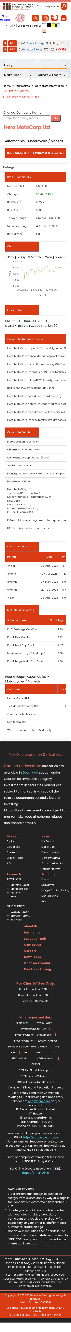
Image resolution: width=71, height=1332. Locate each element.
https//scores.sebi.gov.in (40, 1137)
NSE (12, 43)
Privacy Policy (44, 1023)
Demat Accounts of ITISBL (33, 995)
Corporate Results (52, 863)
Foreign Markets (50, 869)
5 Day (21, 257)
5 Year (60, 257)
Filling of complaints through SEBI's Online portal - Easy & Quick (35, 1159)
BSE (12, 49)
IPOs (9, 863)
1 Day (10, 257)
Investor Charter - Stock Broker (33, 1034)
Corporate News (51, 858)
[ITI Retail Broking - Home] (19, 6)
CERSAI (35, 1064)
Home (7, 86)
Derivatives (13, 846)
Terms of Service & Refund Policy (27, 1046)
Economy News (50, 852)
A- (15, 25)
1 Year (47, 257)
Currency (12, 852)
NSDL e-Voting (20, 1058)
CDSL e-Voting (45, 1058)
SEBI (25, 1052)
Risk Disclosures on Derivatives (35, 754)
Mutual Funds (15, 858)
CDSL (53, 1052)
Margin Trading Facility (52, 890)
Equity (10, 841)
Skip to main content (29, 25)
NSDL (39, 1052)
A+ (7, 25)
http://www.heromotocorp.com (33, 528)
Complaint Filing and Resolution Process (35, 1087)
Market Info (23, 86)
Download (30, 772)
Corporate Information (49, 86)
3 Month (34, 257)
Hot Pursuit (47, 841)
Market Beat (48, 846)
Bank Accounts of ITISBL (33, 989)
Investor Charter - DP (33, 1029)
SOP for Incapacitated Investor (35, 1082)
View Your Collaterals (35, 1001)
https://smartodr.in (35, 1173)
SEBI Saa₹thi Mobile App (33, 1070)
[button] (44, 25)
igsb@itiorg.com (39, 1101)
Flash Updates (5, 18)
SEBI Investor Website (33, 1076)
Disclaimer (21, 1023)
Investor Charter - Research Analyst (35, 1040)
